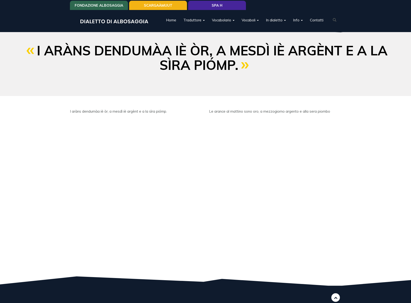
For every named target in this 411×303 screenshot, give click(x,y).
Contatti (316, 20)
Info (296, 20)
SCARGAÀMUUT (158, 5)
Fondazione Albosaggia (99, 5)
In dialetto (275, 20)
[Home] (116, 21)
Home (171, 20)
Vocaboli (249, 20)
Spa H (217, 5)
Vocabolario (222, 20)
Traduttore (192, 20)
